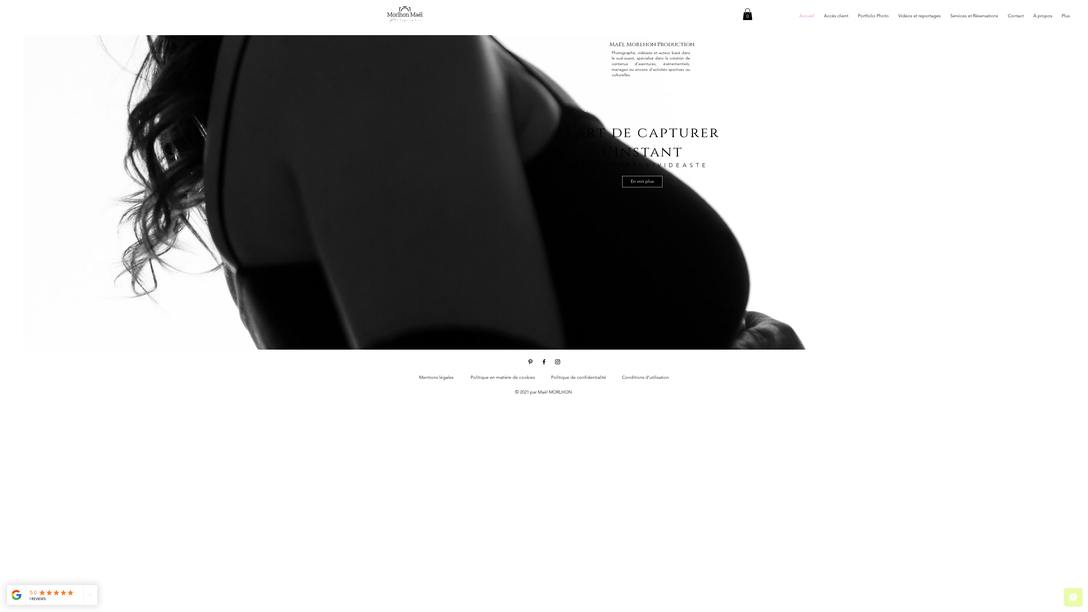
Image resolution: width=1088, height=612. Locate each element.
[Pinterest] (530, 361)
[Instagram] (557, 361)
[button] (748, 14)
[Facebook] (544, 361)
